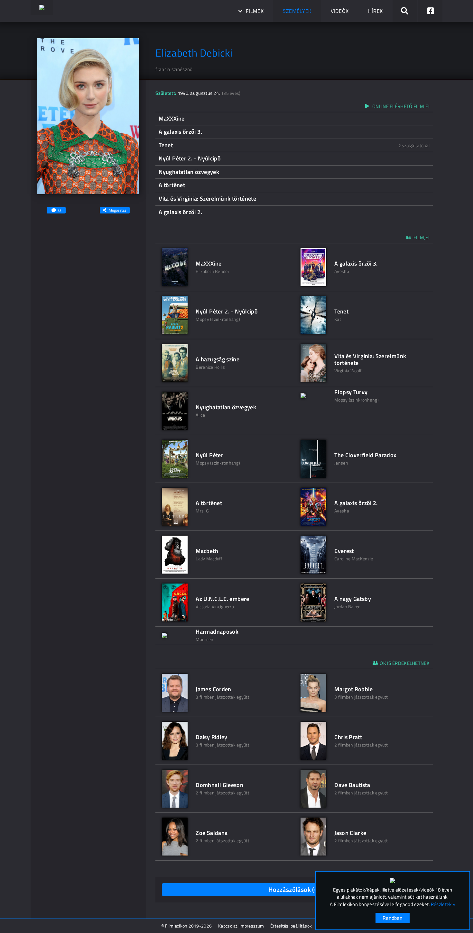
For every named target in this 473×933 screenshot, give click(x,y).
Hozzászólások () (294, 889)
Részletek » (443, 904)
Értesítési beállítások (291, 925)
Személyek (297, 11)
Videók (340, 11)
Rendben (393, 918)
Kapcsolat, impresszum (241, 925)
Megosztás (117, 210)
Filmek (255, 11)
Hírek (375, 11)
